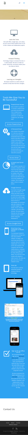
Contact (18, 422)
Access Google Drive (14, 223)
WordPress (14, 433)
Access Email (14, 158)
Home (7, 422)
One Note (14, 377)
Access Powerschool (14, 124)
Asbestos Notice (13, 424)
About (12, 422)
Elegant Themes (14, 431)
